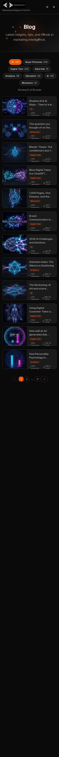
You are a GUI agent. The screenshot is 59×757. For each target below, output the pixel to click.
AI (50, 76)
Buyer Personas (36, 62)
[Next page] (44, 379)
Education (33, 76)
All (15, 62)
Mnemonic (29, 83)
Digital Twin (20, 69)
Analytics (12, 76)
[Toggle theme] (47, 7)
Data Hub (41, 69)
